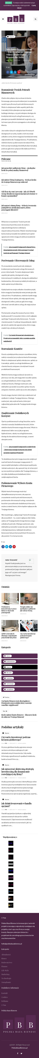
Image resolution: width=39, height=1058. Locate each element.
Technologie (6, 978)
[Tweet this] (11, 72)
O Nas (3, 1005)
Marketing (5, 974)
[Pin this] (18, 72)
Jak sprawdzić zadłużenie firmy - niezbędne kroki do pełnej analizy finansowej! (18, 169)
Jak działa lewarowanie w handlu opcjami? (16, 804)
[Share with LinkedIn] (15, 72)
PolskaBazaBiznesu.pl (20, 1048)
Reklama (4, 1001)
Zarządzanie (6, 982)
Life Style (5, 970)
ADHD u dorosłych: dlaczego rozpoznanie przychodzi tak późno (9, 636)
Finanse (4, 966)
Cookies (4, 997)
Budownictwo (6, 962)
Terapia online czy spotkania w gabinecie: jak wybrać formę (28, 609)
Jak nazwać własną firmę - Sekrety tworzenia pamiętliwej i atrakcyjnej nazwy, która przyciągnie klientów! (18, 207)
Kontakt (4, 993)
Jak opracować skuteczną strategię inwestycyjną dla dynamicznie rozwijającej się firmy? (17, 771)
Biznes (4, 958)
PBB (11, 60)
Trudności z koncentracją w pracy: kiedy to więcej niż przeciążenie (9, 610)
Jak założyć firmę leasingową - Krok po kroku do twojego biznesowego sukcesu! (18, 181)
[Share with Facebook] (7, 72)
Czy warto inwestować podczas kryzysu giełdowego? (27, 636)
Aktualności (6, 954)
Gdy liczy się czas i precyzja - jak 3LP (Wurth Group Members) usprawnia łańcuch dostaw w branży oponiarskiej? (19, 193)
